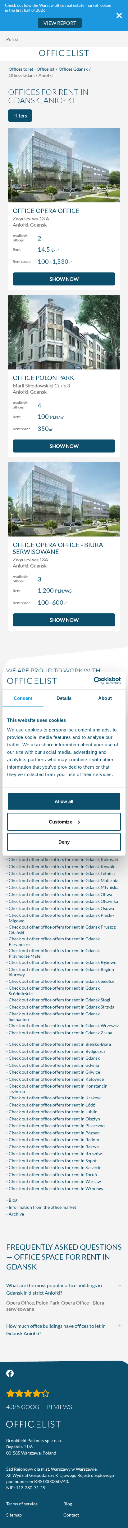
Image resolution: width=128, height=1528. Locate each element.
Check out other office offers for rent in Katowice (56, 1079)
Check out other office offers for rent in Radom (54, 1139)
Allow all (64, 801)
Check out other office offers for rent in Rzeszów (55, 1153)
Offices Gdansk (73, 69)
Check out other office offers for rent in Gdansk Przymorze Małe (54, 953)
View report (59, 23)
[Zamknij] (119, 15)
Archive (16, 1214)
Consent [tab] (23, 697)
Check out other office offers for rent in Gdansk (54, 1058)
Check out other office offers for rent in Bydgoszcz (57, 1051)
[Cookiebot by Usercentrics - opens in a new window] (93, 681)
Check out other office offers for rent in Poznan (54, 1132)
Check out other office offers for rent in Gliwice (54, 1072)
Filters (20, 115)
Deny (64, 842)
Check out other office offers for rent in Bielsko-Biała (60, 1044)
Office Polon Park (43, 377)
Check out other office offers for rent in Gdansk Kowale (62, 866)
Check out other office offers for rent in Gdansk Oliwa (60, 894)
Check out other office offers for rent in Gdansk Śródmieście (54, 990)
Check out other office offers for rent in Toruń (53, 1174)
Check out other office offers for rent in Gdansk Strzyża (61, 1006)
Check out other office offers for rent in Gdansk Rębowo (63, 962)
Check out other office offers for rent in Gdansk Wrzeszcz (64, 1025)
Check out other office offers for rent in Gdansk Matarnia (63, 880)
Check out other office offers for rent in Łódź (52, 1104)
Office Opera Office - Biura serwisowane (58, 548)
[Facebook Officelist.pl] (10, 1373)
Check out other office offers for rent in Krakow (55, 1097)
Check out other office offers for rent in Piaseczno (57, 1125)
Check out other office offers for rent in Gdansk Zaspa (60, 1032)
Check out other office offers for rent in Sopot (53, 1160)
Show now (64, 279)
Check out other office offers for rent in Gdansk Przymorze (54, 941)
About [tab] (105, 697)
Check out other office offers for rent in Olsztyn (54, 1118)
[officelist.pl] (33, 1424)
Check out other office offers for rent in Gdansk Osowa (61, 908)
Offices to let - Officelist (31, 69)
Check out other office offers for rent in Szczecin (55, 1167)
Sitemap (14, 1514)
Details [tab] (64, 697)
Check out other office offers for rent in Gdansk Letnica (62, 873)
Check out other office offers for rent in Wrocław (56, 1188)
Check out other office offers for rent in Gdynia (54, 1065)
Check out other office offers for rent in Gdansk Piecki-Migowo (61, 917)
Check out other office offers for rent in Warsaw (55, 1181)
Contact (71, 1514)
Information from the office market (42, 1207)
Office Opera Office (46, 210)
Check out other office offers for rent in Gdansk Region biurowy (61, 972)
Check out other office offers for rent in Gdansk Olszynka (63, 901)
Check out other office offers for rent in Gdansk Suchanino (54, 1016)
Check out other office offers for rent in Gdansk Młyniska (63, 887)
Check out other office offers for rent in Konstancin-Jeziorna (59, 1088)
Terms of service (22, 1503)
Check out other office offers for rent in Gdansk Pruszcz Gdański (62, 929)
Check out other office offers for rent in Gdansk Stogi (59, 999)
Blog (13, 1200)
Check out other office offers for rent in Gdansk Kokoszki (63, 859)
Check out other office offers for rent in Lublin (53, 1111)
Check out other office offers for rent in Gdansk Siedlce (61, 981)
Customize (60, 821)
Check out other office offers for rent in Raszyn (54, 1146)
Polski (12, 39)
